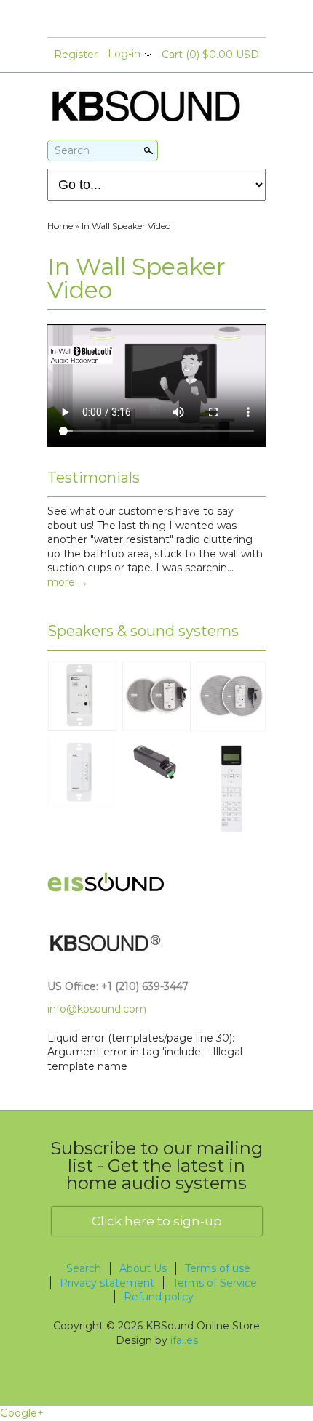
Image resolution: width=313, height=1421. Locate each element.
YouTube (156, 19)
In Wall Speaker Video (126, 225)
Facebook (131, 19)
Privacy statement (107, 1282)
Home (60, 225)
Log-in (124, 53)
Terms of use (217, 1268)
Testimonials (93, 477)
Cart (210, 54)
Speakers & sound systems (143, 631)
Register (76, 54)
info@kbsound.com (96, 1008)
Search (72, 150)
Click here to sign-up (157, 1221)
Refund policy (159, 1296)
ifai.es (184, 1340)
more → (67, 582)
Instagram (180, 19)
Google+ (22, 1413)
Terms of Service (215, 1282)
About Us (143, 1268)
